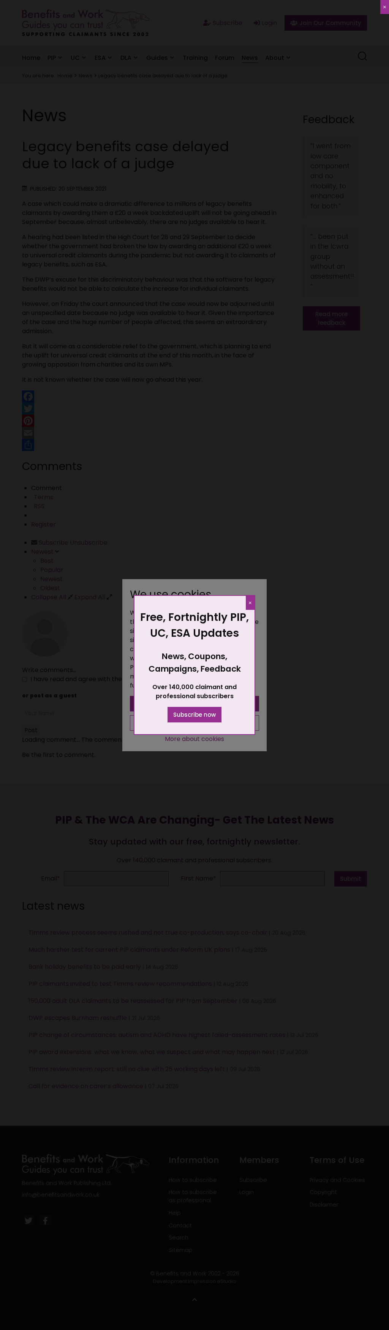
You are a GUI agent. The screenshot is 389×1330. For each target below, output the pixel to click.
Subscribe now (194, 715)
